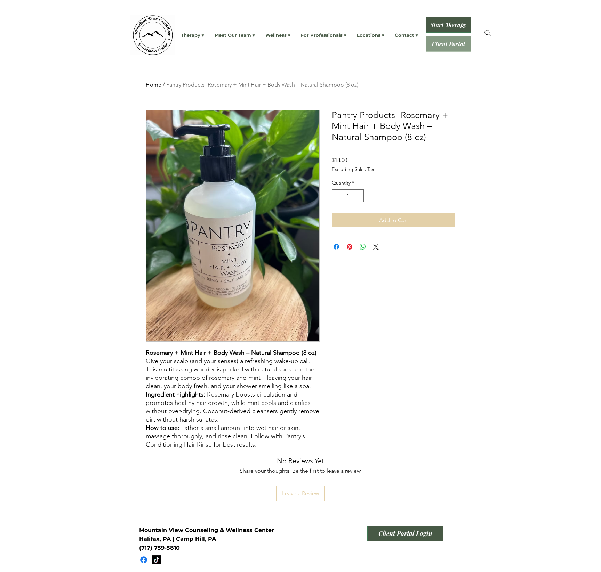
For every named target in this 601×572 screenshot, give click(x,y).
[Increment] (358, 196)
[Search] (487, 33)
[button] (192, 35)
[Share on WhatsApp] (363, 247)
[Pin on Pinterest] (349, 247)
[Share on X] (376, 247)
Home (153, 84)
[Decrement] (337, 196)
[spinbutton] (348, 196)
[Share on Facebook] (336, 247)
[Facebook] (143, 559)
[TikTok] (156, 559)
